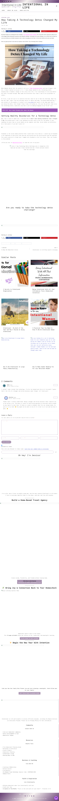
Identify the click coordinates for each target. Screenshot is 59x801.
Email (23, 437)
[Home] (1, 15)
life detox (18, 243)
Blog (15, 10)
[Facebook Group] (9, 1)
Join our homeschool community (11, 732)
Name (3, 437)
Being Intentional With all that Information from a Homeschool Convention (43, 291)
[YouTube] (11, 1)
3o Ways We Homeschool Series (9, 248)
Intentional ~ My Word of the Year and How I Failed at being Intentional (14, 329)
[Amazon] (6, 1)
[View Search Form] (57, 1)
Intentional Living (5, 17)
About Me (10, 10)
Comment (4, 421)
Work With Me (24, 10)
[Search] (56, 452)
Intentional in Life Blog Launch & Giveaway (45, 248)
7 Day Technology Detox (35, 88)
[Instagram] (4, 1)
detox (12, 243)
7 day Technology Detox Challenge (30, 34)
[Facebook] (2, 1)
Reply (55, 385)
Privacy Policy (34, 720)
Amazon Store (6, 773)
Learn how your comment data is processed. (37, 449)
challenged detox (6, 243)
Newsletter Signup (8, 735)
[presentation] (14, 273)
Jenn (8, 384)
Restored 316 (42, 798)
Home (3, 10)
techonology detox (26, 243)
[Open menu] (56, 6)
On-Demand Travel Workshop (10, 772)
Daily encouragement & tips (11, 733)
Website (42, 437)
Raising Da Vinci (17, 142)
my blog (31, 102)
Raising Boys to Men (9, 755)
